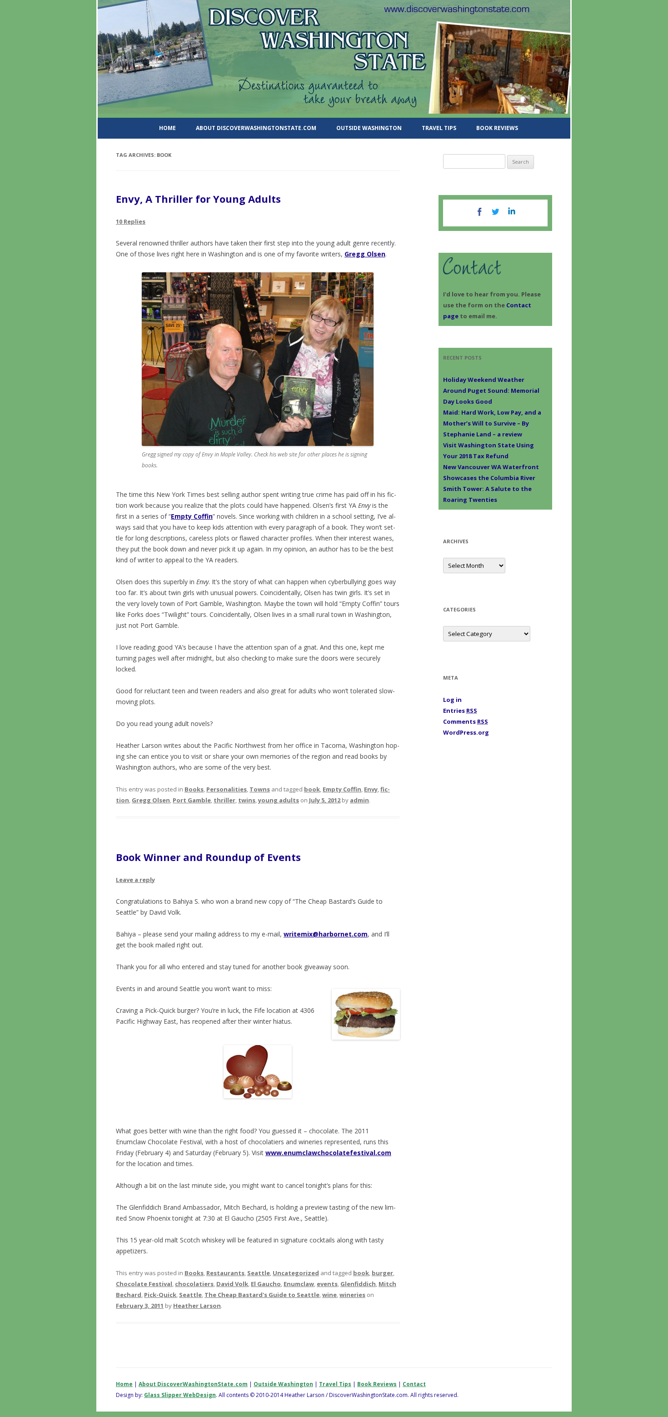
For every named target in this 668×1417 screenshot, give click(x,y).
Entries (460, 710)
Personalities (226, 789)
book (312, 789)
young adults (278, 800)
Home (167, 128)
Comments (465, 721)
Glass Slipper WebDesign (180, 1395)
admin (359, 800)
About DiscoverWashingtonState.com (256, 128)
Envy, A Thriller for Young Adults (198, 198)
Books (194, 789)
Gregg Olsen (364, 254)
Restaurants (225, 1273)
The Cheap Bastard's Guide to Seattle (261, 1295)
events (327, 1284)
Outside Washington (369, 128)
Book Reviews (497, 128)
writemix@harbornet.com (326, 934)
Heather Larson (197, 1306)
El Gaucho (266, 1284)
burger (382, 1273)
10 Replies (130, 221)
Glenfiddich (358, 1284)
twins (246, 800)
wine (329, 1295)
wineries (352, 1295)
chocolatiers (194, 1284)
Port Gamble (192, 800)
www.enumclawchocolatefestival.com (328, 1152)
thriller (224, 800)
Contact (414, 1384)
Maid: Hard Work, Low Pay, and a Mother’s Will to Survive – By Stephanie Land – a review (492, 423)
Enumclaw (299, 1284)
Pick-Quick (160, 1295)
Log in (452, 700)
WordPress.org (466, 732)
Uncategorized (296, 1273)
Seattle (258, 1273)
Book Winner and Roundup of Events (208, 857)
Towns (259, 789)
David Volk (232, 1284)
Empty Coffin (192, 516)
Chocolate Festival (144, 1284)
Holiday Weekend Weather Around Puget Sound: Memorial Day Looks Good (491, 391)
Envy (371, 789)
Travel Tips (439, 128)
